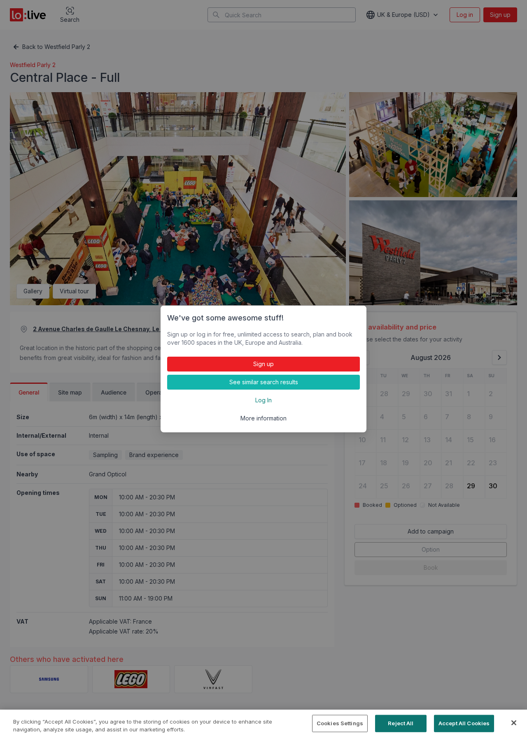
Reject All (400, 723)
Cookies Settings (340, 723)
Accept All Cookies (464, 723)
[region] (263, 724)
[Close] (514, 723)
